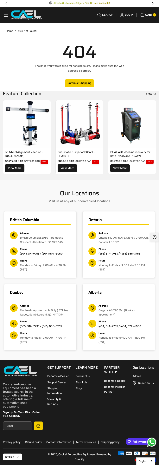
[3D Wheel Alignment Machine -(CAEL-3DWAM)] (27, 124)
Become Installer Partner (114, 389)
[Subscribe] (38, 426)
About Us (81, 382)
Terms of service (86, 442)
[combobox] (145, 461)
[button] (6, 15)
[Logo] (20, 372)
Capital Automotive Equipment (77, 454)
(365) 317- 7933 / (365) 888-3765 (119, 253)
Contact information (58, 442)
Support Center (56, 382)
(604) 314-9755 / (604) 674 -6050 (41, 253)
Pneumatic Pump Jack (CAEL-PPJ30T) (76, 154)
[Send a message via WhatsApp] (151, 442)
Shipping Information (54, 391)
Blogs (79, 388)
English (142, 461)
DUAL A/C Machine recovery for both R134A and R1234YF (130, 154)
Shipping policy (110, 442)
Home (9, 31)
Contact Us (83, 376)
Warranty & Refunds (54, 402)
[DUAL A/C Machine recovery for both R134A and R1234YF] (132, 124)
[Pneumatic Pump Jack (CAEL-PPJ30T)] (79, 124)
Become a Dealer (58, 376)
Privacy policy (12, 442)
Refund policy (33, 442)
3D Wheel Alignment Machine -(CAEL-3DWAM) (24, 154)
